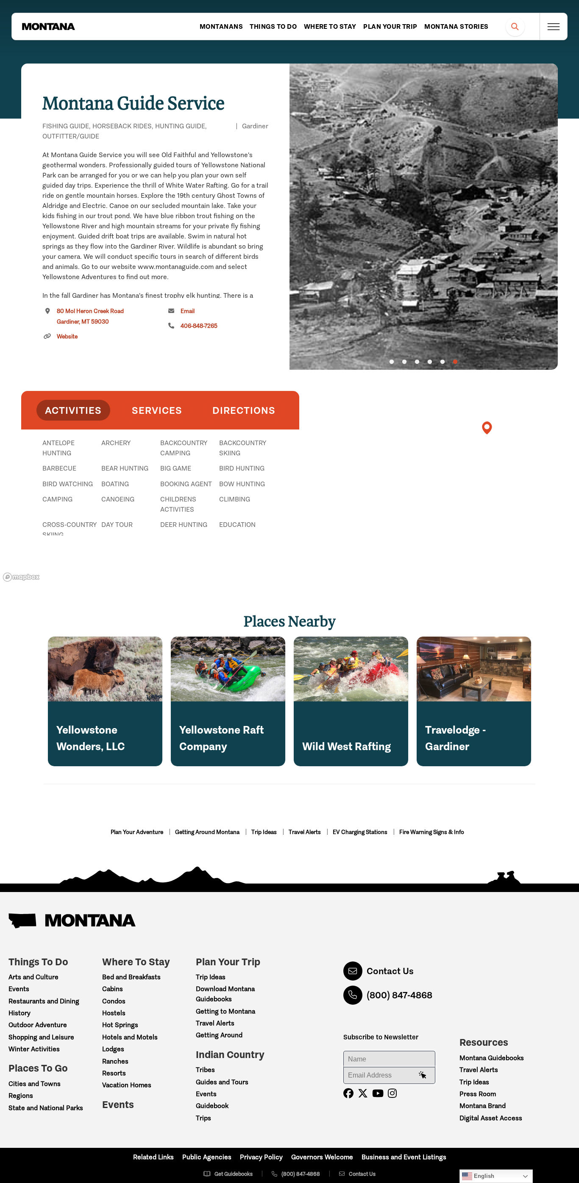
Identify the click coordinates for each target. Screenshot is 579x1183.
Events (18, 989)
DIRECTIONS (244, 410)
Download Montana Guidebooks (225, 994)
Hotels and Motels (130, 1037)
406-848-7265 (199, 326)
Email (188, 311)
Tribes (205, 1070)
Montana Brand (482, 1106)
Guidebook (212, 1106)
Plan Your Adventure (137, 832)
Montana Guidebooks (491, 1058)
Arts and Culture (33, 977)
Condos (113, 1001)
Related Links (153, 1157)
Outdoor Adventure (37, 1025)
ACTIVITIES (73, 410)
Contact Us (390, 971)
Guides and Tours (222, 1082)
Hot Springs (120, 1025)
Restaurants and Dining (43, 1001)
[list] (160, 486)
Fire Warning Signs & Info (431, 832)
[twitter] (363, 1093)
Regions (20, 1096)
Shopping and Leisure (41, 1037)
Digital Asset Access (490, 1118)
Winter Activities (34, 1049)
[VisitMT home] (48, 26)
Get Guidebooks (233, 1174)
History (19, 1013)
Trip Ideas (264, 832)
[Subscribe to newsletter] (422, 1075)
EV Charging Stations (361, 832)
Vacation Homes (126, 1085)
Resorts (114, 1073)
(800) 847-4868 (399, 995)
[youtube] (378, 1093)
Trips (203, 1118)
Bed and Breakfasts (131, 977)
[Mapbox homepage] (21, 577)
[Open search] (515, 26)
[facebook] (348, 1093)
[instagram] (392, 1093)
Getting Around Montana (208, 832)
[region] (424, 217)
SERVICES (157, 410)
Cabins (112, 989)
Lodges (113, 1049)
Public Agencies (206, 1157)
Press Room (477, 1094)
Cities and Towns (34, 1084)
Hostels (113, 1013)
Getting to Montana (225, 1011)
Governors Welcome (322, 1157)
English (483, 1176)
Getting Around (219, 1035)
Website (67, 336)
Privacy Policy (261, 1157)
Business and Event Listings (404, 1157)
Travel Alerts (305, 832)
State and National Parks (45, 1108)
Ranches (115, 1061)
